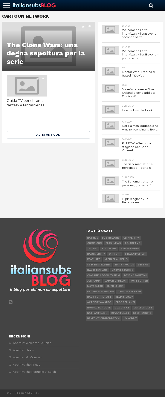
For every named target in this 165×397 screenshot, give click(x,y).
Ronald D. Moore (99, 307)
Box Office (122, 307)
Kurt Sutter (139, 280)
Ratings (92, 237)
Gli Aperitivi (131, 237)
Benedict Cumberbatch (103, 318)
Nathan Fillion (97, 313)
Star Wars (109, 248)
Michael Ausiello (116, 259)
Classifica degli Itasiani (103, 275)
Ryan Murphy (96, 254)
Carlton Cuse (142, 307)
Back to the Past (99, 297)
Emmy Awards (124, 264)
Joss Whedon (130, 248)
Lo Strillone (110, 237)
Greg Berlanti (125, 302)
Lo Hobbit (130, 318)
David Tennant (97, 270)
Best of (143, 264)
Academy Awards (99, 302)
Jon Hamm (93, 280)
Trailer (92, 248)
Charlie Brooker (129, 291)
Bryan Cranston (135, 275)
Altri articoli (48, 134)
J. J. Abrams (132, 243)
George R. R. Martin (100, 291)
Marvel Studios (122, 270)
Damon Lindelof (115, 280)
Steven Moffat (135, 254)
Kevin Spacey (124, 297)
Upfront (115, 254)
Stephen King (142, 313)
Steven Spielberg (99, 264)
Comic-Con (94, 243)
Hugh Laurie (115, 286)
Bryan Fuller (120, 313)
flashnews (113, 243)
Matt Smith (95, 286)
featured (94, 259)
